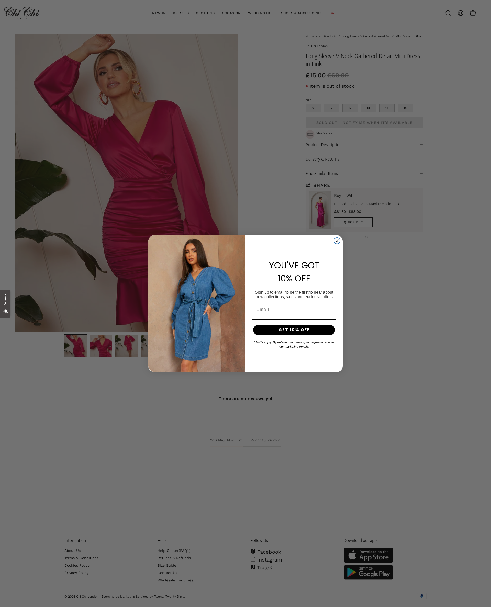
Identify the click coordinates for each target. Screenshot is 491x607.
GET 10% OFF (294, 330)
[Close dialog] (337, 241)
